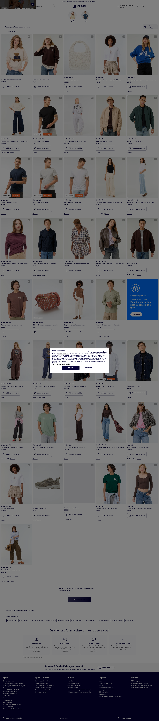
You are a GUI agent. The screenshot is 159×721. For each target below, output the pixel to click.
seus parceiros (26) (63, 354)
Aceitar (70, 367)
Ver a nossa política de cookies (61, 364)
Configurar (88, 367)
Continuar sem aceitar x (59, 350)
